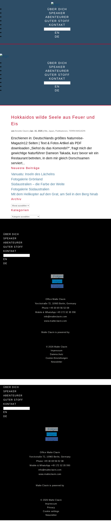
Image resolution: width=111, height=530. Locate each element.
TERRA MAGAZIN (77, 131)
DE (57, 36)
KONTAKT (57, 24)
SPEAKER (57, 13)
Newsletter (56, 362)
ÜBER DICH (57, 9)
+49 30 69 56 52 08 (59, 308)
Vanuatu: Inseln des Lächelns (33, 174)
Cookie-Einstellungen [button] (57, 358)
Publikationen (61, 131)
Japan (51, 131)
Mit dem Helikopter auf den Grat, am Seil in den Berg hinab (54, 194)
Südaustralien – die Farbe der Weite (38, 184)
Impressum (57, 350)
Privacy (51, 507)
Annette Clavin (21, 131)
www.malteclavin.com (55, 321)
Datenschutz (56, 354)
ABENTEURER (57, 17)
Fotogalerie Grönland (27, 179)
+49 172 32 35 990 (66, 312)
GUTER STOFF (57, 20)
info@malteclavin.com (55, 316)
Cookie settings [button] (51, 511)
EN (57, 32)
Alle (45, 131)
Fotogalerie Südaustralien (30, 189)
